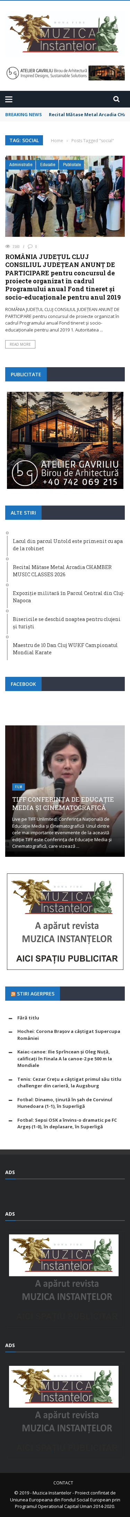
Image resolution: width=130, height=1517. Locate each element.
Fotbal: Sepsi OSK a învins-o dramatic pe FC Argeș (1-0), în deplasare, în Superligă (67, 1123)
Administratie (21, 164)
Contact (63, 1483)
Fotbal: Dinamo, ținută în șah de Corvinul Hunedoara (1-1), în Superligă (64, 1103)
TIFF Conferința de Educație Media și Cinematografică (63, 803)
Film (18, 787)
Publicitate (72, 164)
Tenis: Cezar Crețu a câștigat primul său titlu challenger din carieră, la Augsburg (69, 1082)
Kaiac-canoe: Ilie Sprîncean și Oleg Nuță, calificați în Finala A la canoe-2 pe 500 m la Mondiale (64, 1058)
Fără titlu (28, 1018)
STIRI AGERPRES (35, 993)
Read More (20, 344)
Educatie (47, 164)
